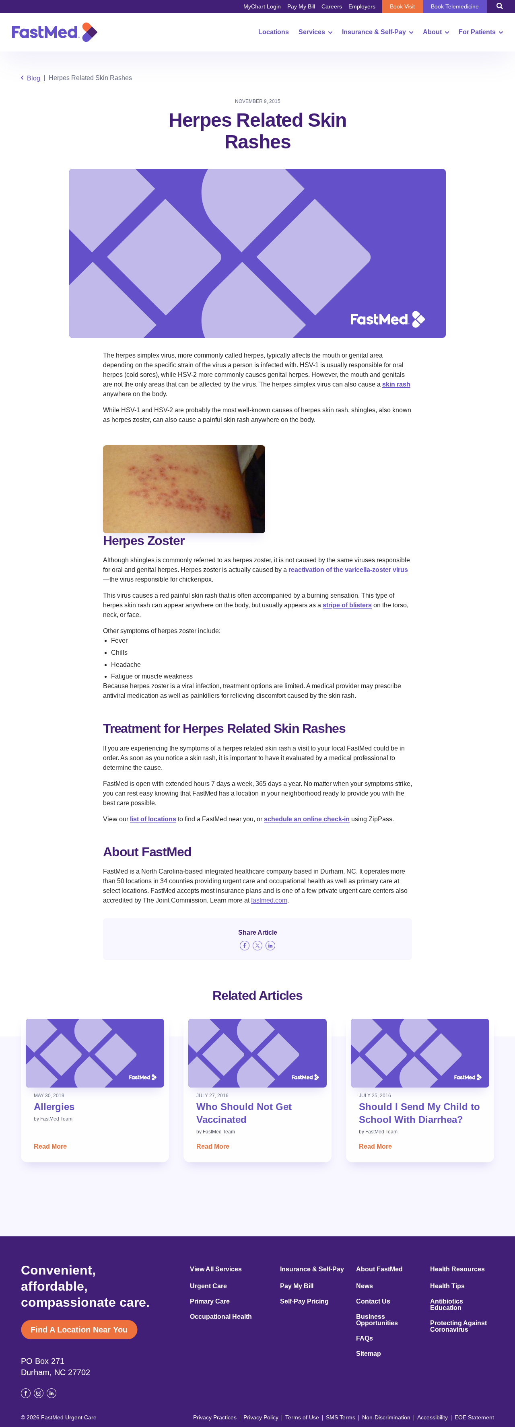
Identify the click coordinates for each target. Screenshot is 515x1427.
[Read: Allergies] (95, 1053)
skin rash (396, 384)
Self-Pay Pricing (304, 1301)
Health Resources (457, 1269)
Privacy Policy (260, 1417)
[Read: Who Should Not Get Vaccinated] (257, 1053)
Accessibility (432, 1417)
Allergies (54, 1106)
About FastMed (379, 1269)
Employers (361, 6)
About (432, 32)
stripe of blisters (347, 605)
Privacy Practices (215, 1417)
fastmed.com (269, 900)
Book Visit (402, 6)
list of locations (153, 819)
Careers (331, 6)
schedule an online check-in (307, 819)
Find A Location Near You (79, 1329)
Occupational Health (221, 1317)
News (364, 1286)
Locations (273, 32)
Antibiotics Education (446, 1304)
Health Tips (447, 1286)
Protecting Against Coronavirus (458, 1326)
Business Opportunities (377, 1320)
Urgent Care (208, 1286)
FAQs (364, 1338)
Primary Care (210, 1301)
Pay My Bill (301, 6)
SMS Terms (340, 1417)
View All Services (216, 1269)
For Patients (477, 32)
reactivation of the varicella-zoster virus (348, 569)
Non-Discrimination (386, 1417)
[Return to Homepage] (54, 32)
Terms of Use (302, 1417)
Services (312, 32)
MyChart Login (262, 6)
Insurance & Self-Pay (374, 32)
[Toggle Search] (499, 6)
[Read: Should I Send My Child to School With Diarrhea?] (420, 1053)
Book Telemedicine (455, 6)
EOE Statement (474, 1417)
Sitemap (368, 1354)
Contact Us (373, 1301)
